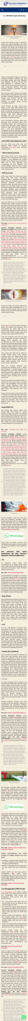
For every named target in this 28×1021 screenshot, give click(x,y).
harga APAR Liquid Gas (10, 481)
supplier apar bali (16, 275)
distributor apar (6, 470)
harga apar (17, 480)
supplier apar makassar (8, 279)
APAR (15, 717)
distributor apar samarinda (15, 269)
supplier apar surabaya (8, 494)
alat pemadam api (13, 468)
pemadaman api (9, 529)
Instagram (24, 738)
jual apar (12, 484)
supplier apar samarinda (8, 281)
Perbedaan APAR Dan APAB (15, 486)
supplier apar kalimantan (8, 278)
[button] (2, 10)
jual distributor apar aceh (17, 274)
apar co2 (5, 262)
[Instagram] (26, 10)
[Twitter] (23, 10)
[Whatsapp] (19, 10)
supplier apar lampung (20, 278)
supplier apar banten (21, 487)
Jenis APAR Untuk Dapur (15, 483)
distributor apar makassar (14, 268)
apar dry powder (11, 262)
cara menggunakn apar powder (19, 999)
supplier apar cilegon (11, 276)
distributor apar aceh (20, 262)
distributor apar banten (18, 263)
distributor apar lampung (14, 474)
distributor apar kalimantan (9, 266)
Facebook (6, 740)
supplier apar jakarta (21, 276)
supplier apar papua (18, 279)
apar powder (8, 999)
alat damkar (6, 468)
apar (19, 468)
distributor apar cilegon (8, 265)
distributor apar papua (15, 476)
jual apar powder (17, 1011)
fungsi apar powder (19, 1010)
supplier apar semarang (20, 281)
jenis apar (8, 272)
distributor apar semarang (17, 477)
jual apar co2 (17, 484)
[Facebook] (21, 10)
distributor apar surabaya (16, 271)
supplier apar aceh (7, 275)
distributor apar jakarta (19, 265)
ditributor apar (18, 478)
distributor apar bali (7, 263)
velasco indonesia (7, 282)
